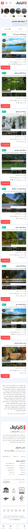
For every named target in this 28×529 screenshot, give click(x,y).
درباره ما (22, 456)
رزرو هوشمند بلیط (9, 463)
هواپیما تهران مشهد (10, 505)
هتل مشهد (19, 505)
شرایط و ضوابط (17, 519)
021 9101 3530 (9, 451)
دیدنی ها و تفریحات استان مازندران (19, 25)
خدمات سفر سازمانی (9, 465)
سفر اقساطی (10, 470)
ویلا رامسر (23, 505)
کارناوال (25, 23)
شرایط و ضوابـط (5, 456)
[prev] (24, 46)
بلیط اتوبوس (21, 467)
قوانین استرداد (10, 467)
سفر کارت (11, 472)
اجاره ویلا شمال (19, 409)
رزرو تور (22, 472)
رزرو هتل (22, 463)
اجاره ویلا (22, 470)
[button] (21, 16)
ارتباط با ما (15, 456)
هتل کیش (15, 505)
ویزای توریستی (21, 474)
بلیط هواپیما (21, 465)
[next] (4, 46)
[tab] (21, 16)
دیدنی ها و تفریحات (18, 23)
